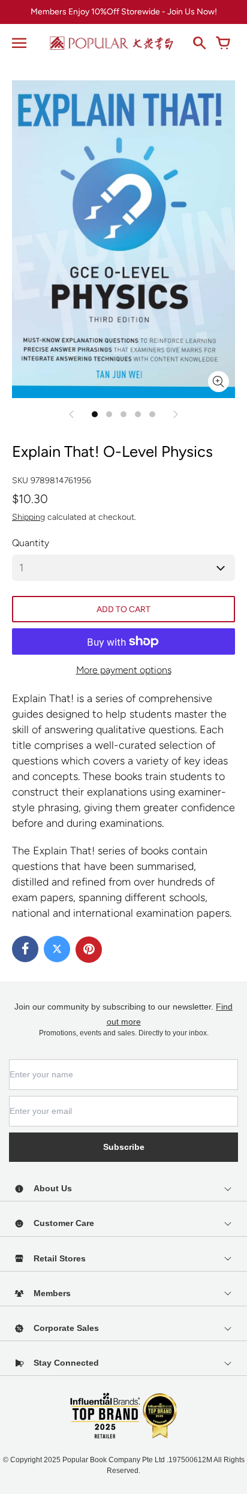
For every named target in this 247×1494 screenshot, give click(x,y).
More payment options (123, 670)
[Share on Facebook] (25, 949)
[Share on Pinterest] (89, 949)
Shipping (28, 517)
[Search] (199, 43)
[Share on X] (57, 949)
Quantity (30, 543)
